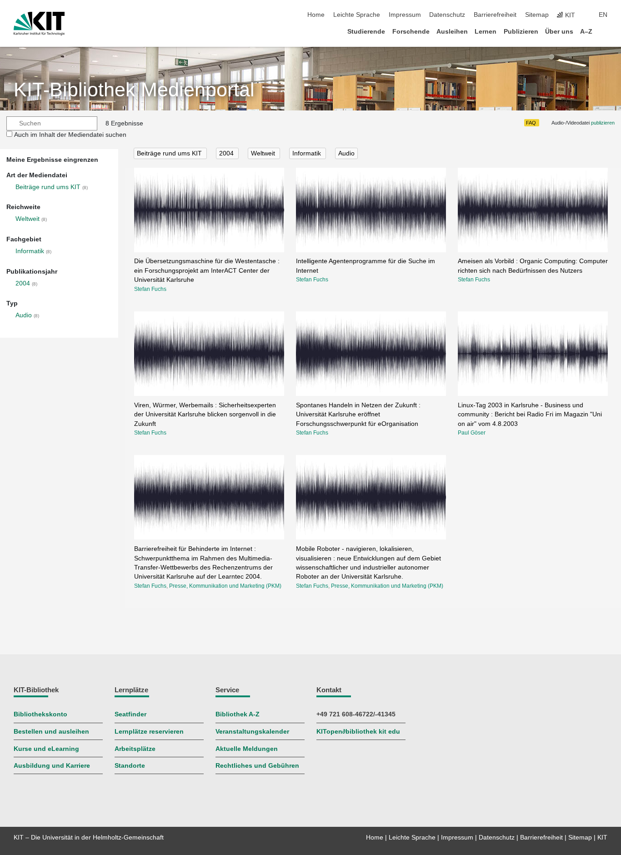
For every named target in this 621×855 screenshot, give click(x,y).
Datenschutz (447, 14)
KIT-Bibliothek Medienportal (134, 89)
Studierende (366, 31)
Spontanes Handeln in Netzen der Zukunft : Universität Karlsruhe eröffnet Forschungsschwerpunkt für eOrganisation (358, 414)
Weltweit (27, 218)
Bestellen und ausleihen (51, 731)
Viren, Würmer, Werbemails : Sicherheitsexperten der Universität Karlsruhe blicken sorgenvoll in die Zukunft (205, 414)
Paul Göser (472, 433)
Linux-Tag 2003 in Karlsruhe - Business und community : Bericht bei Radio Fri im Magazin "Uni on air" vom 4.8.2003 (530, 414)
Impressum (405, 14)
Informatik (29, 251)
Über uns (559, 31)
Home (316, 14)
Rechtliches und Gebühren (257, 765)
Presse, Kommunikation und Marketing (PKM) (225, 586)
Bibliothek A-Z (237, 714)
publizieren (603, 122)
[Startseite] (604, 31)
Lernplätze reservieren (149, 731)
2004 (22, 283)
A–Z (586, 31)
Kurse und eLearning (46, 748)
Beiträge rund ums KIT (47, 187)
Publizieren (521, 31)
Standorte (130, 765)
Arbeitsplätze (135, 748)
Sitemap (537, 14)
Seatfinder (130, 714)
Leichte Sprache (356, 14)
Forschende (411, 31)
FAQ (531, 122)
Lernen (485, 31)
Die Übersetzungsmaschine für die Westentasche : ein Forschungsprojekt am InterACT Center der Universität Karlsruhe (207, 270)
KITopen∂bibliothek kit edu (358, 731)
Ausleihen (452, 31)
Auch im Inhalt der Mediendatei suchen (70, 134)
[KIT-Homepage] (39, 23)
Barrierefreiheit (495, 14)
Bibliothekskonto (40, 714)
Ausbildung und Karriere (52, 765)
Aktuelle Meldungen (246, 748)
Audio (23, 315)
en (603, 14)
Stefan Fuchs (150, 289)
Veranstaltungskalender (252, 731)
